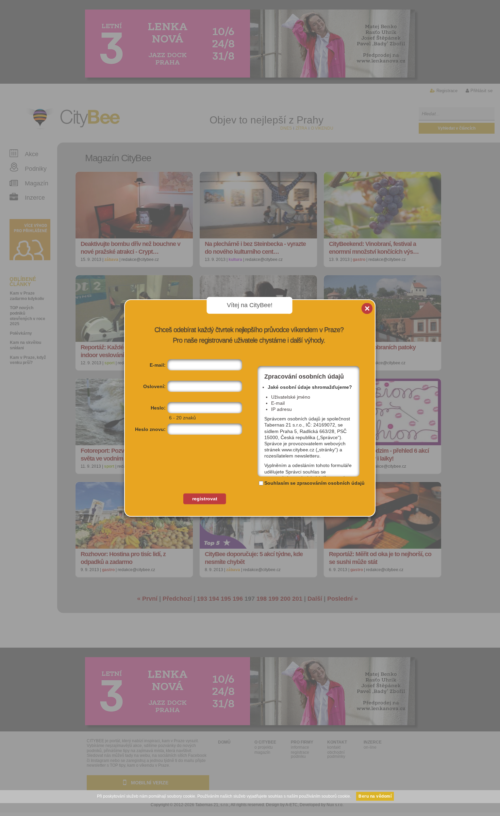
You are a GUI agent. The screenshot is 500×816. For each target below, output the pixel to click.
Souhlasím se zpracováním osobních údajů (314, 483)
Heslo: (158, 408)
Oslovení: (154, 386)
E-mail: (158, 365)
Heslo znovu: (150, 429)
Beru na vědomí (375, 796)
